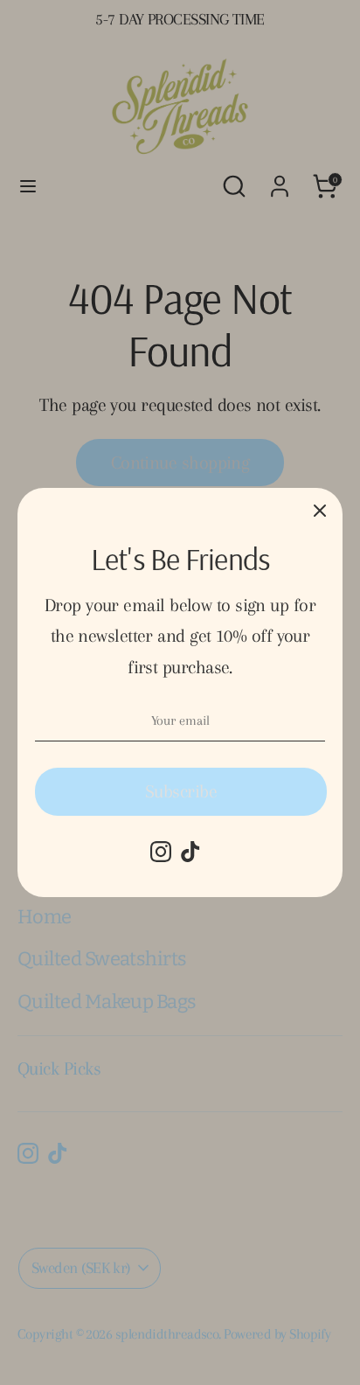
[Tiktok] (190, 851)
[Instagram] (160, 851)
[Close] (320, 510)
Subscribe (181, 791)
